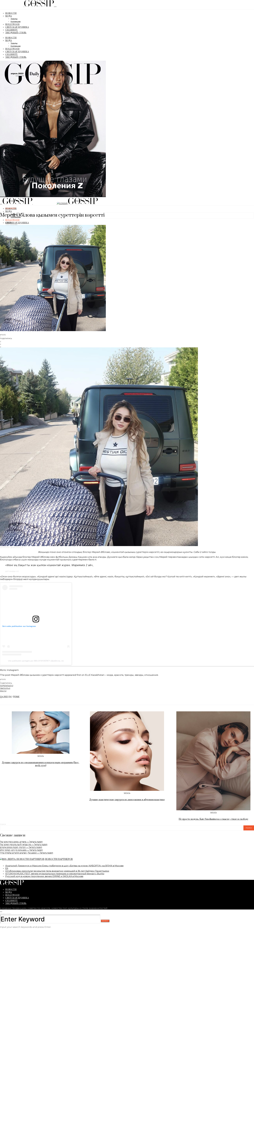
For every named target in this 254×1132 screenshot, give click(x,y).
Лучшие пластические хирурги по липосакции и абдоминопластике (127, 799)
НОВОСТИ (11, 13)
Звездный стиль (15, 32)
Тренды (14, 19)
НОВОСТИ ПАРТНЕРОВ (59, 859)
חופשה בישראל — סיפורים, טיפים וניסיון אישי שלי (21, 841)
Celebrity (11, 29)
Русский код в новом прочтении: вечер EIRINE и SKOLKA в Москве (44, 876)
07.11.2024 (9, 222)
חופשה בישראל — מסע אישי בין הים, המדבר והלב (21, 850)
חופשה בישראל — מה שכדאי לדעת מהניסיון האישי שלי (23, 844)
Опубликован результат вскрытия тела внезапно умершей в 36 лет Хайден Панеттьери (57, 871)
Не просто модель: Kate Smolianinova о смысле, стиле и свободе (213, 819)
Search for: (5, 914)
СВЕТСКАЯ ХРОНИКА (17, 27)
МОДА (8, 15)
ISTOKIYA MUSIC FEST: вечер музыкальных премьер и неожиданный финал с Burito (54, 873)
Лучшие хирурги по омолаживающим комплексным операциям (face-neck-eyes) (40, 764)
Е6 (6, 868)
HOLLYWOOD (12, 24)
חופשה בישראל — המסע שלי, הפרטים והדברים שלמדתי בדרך (26, 852)
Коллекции (16, 22)
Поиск (3, 824)
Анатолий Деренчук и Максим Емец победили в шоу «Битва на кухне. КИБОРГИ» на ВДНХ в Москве (64, 865)
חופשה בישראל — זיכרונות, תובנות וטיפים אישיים (21, 847)
